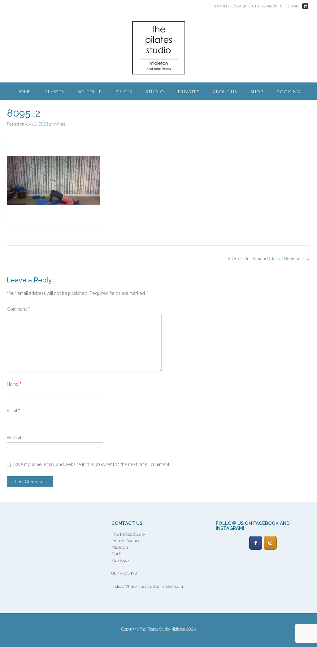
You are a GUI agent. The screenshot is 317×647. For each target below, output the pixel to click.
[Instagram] (270, 543)
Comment (18, 309)
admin (59, 123)
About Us (225, 91)
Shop (256, 91)
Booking (288, 91)
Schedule (89, 91)
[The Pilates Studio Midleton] (158, 47)
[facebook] (255, 543)
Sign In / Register (230, 6)
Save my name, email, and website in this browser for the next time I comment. (92, 464)
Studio (154, 91)
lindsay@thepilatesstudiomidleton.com (147, 586)
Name (14, 384)
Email (13, 410)
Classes (54, 91)
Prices (123, 91)
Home (24, 91)
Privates (188, 91)
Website (15, 437)
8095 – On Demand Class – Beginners (269, 258)
